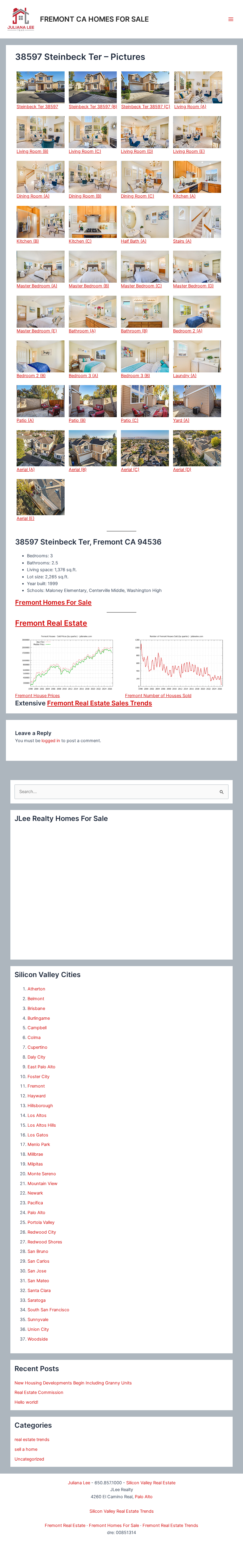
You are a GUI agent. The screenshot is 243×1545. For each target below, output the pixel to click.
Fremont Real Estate (51, 623)
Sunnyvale (38, 1319)
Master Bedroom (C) (141, 286)
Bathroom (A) (82, 331)
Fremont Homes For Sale (53, 602)
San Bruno (38, 1251)
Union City (38, 1329)
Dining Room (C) (137, 196)
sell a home (26, 1449)
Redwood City (42, 1232)
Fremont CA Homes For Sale (94, 19)
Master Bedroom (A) (37, 286)
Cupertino (37, 1047)
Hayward (37, 1096)
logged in (50, 740)
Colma (34, 1037)
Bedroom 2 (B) (31, 375)
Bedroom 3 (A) (83, 375)
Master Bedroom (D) (193, 286)
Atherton (36, 989)
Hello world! (26, 1402)
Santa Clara (39, 1290)
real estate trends (32, 1439)
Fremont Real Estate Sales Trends (99, 703)
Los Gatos (38, 1135)
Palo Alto (36, 1212)
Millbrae (35, 1154)
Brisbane (36, 1008)
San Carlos (38, 1261)
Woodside (38, 1339)
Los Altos (37, 1115)
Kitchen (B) (28, 241)
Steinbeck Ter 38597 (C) (145, 106)
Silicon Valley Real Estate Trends (121, 1511)
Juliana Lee (79, 1482)
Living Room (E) (189, 151)
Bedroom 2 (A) (187, 331)
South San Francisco (48, 1309)
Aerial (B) (78, 469)
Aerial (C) (130, 469)
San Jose (37, 1271)
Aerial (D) (182, 469)
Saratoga (37, 1300)
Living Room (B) (32, 151)
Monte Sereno (42, 1173)
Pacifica (35, 1202)
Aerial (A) (26, 469)
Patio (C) (129, 420)
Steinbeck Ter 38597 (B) (93, 106)
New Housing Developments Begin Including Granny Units (73, 1383)
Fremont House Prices (37, 695)
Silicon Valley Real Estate (150, 1482)
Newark (35, 1193)
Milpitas (35, 1164)
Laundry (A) (184, 375)
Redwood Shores (45, 1242)
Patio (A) (25, 420)
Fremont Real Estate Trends (170, 1525)
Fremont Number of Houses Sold (158, 695)
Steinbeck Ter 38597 (37, 106)
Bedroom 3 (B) (135, 375)
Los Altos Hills (42, 1125)
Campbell (37, 1027)
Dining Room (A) (33, 196)
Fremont (36, 1086)
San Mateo (38, 1280)
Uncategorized (29, 1459)
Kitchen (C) (80, 241)
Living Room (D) (137, 151)
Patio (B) (77, 420)
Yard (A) (181, 420)
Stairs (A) (182, 241)
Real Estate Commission (39, 1392)
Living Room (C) (85, 151)
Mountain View (42, 1183)
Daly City (36, 1057)
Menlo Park (39, 1144)
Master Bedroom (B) (89, 286)
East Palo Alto (41, 1067)
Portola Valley (41, 1222)
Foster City (38, 1076)
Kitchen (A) (184, 196)
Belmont (36, 998)
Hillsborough (40, 1105)
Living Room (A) (190, 106)
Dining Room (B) (85, 196)
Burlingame (39, 1018)
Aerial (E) (25, 518)
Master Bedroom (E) (37, 331)
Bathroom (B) (134, 331)
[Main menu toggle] (231, 19)
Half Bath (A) (133, 241)
